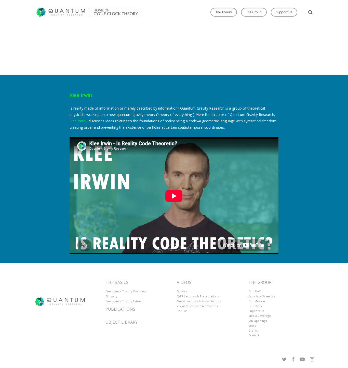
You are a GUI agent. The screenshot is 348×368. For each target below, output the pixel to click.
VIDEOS (184, 282)
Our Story (255, 306)
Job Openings (257, 320)
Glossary (111, 296)
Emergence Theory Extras (123, 301)
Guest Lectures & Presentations (199, 301)
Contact (253, 335)
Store (252, 325)
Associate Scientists (261, 296)
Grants (253, 330)
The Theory (224, 12)
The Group (254, 12)
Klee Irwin (81, 95)
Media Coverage (259, 315)
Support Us (284, 12)
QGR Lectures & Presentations (198, 296)
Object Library (121, 322)
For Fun (182, 310)
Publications (120, 309)
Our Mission (256, 301)
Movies (182, 291)
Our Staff (254, 291)
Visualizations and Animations (197, 306)
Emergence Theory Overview (125, 291)
